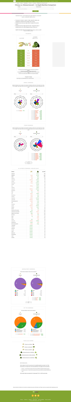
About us (21, 399)
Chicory (30, 3)
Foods (21, 3)
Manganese (13, 182)
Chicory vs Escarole (28, 346)
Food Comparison (30, 1)
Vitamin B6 (13, 199)
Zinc (12, 193)
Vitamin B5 (28, 162)
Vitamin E (13, 187)
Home (18, 3)
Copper (13, 205)
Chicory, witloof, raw (36, 29)
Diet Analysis (25, 1)
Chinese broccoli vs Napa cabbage (28, 354)
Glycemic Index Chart (37, 1)
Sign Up (56, 1)
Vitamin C (13, 175)
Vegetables (26, 3)
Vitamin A (13, 178)
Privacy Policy (35, 399)
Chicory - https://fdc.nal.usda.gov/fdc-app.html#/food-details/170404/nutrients (35, 368)
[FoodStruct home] (15, 1)
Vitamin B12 (29, 163)
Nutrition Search (19, 1)
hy (37, 397)
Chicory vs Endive (28, 349)
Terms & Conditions (41, 399)
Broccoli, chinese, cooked (28, 30)
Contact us (26, 399)
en (33, 397)
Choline (13, 184)
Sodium (13, 219)
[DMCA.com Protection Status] (35, 392)
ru (35, 397)
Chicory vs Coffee (28, 344)
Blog (49, 1)
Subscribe (52, 1)
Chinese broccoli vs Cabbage (28, 352)
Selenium (13, 196)
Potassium (13, 204)
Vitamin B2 (13, 179)
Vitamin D (29, 161)
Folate (12, 176)
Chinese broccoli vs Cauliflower (28, 357)
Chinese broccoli (44, 3)
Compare (34, 3)
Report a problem (48, 399)
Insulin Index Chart (45, 1)
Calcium (13, 181)
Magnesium (13, 190)
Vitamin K (13, 173)
